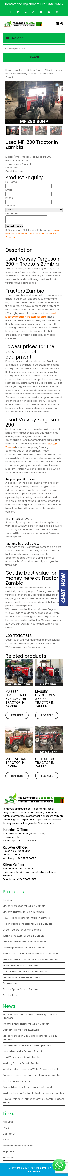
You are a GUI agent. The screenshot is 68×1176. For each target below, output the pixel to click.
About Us (8, 1122)
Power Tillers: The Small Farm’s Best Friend (27, 1087)
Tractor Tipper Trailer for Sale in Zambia (26, 1024)
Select (17, 38)
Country (10, 205)
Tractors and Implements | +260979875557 (34, 4)
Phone (9, 197)
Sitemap (8, 1157)
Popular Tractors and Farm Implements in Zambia (32, 1075)
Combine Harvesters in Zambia (21, 1030)
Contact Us (9, 1133)
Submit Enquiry (14, 226)
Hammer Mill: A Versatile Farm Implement (27, 1045)
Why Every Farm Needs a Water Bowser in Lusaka (32, 1069)
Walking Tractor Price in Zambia (21, 1063)
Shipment (8, 1151)
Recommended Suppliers (18, 1145)
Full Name (11, 182)
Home (8, 70)
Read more (17, 715)
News (6, 1139)
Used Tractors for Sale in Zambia (22, 1057)
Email (8, 190)
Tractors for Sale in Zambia (29, 70)
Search (34, 57)
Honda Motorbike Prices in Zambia (23, 1051)
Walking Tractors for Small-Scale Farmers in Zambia (33, 1093)
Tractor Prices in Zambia (17, 1081)
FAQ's (6, 1127)
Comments (12, 213)
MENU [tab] (59, 23)
